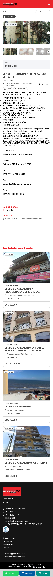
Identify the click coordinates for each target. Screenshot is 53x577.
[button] (48, 32)
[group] (26, 32)
